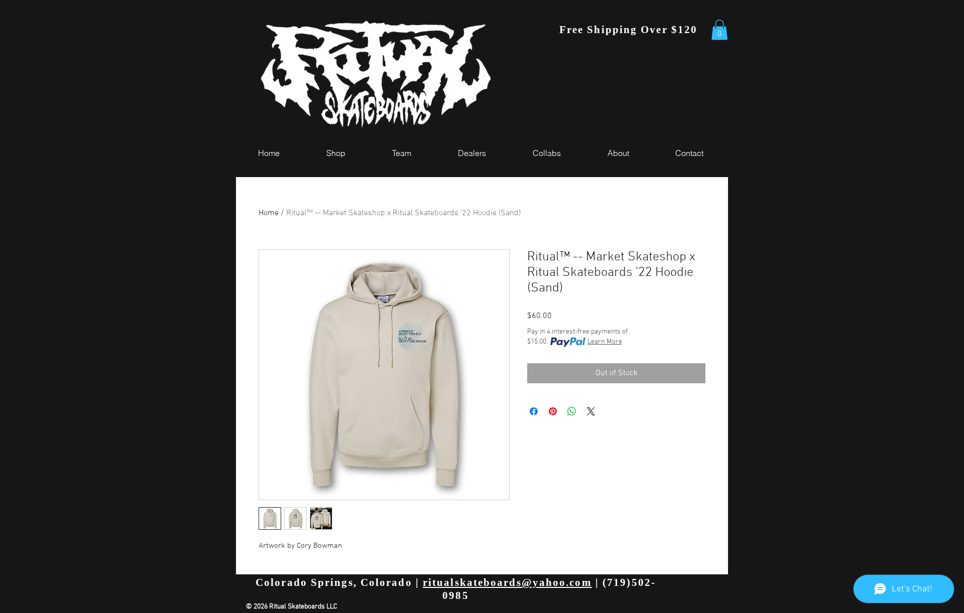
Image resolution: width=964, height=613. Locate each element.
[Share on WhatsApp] (572, 411)
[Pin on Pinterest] (553, 411)
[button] (719, 30)
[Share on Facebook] (534, 411)
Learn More (604, 342)
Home (269, 213)
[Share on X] (591, 411)
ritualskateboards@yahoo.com (507, 582)
